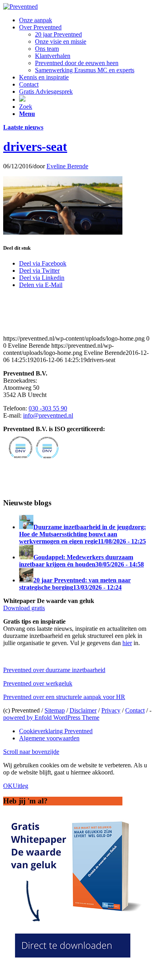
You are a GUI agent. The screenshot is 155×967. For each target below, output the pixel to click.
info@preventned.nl (48, 415)
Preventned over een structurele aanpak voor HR (64, 696)
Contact (135, 710)
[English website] (22, 99)
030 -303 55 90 (48, 408)
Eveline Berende (67, 166)
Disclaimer (83, 710)
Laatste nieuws (23, 127)
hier (127, 643)
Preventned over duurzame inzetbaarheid (54, 669)
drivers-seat (35, 146)
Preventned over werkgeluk (37, 683)
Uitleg (20, 785)
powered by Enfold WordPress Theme (51, 717)
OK (8, 785)
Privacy (110, 710)
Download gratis (24, 608)
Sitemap (55, 710)
